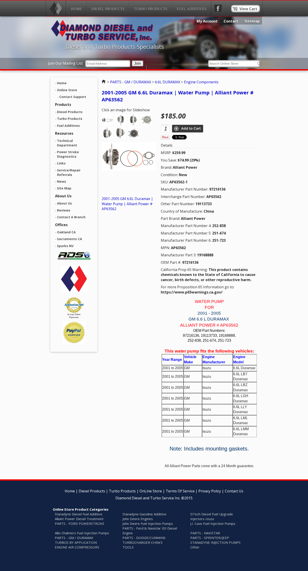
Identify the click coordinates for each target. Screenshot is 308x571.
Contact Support (72, 97)
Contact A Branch (71, 217)
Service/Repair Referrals (68, 172)
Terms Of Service (180, 491)
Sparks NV (65, 246)
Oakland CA (66, 232)
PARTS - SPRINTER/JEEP (209, 537)
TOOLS (128, 547)
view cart (248, 8)
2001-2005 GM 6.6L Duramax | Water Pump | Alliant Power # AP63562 (127, 203)
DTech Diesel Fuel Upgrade (211, 514)
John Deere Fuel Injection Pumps (147, 523)
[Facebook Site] (218, 8)
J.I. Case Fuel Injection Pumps (212, 523)
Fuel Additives (192, 9)
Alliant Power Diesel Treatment (79, 518)
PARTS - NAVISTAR (205, 533)
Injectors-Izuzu (202, 518)
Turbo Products (150, 9)
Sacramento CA (69, 239)
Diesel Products (107, 9)
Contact (231, 21)
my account (207, 21)
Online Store (67, 90)
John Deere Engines (137, 518)
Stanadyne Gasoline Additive (144, 514)
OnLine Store (151, 491)
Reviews (63, 210)
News (61, 181)
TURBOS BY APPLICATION (76, 542)
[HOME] (102, 40)
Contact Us (234, 491)
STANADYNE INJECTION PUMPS (215, 542)
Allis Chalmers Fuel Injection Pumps (82, 533)
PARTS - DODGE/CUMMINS (143, 537)
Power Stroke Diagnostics (68, 154)
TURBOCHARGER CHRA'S (142, 542)
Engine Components (201, 82)
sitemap (252, 21)
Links (61, 163)
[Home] (56, 8)
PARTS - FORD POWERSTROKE (79, 523)
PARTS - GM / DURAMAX (130, 82)
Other (195, 547)
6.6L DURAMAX (167, 82)
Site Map (64, 188)
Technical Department (67, 143)
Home (76, 9)
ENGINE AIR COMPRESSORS (77, 547)
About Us (64, 203)
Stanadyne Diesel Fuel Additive (78, 514)
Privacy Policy (209, 491)
